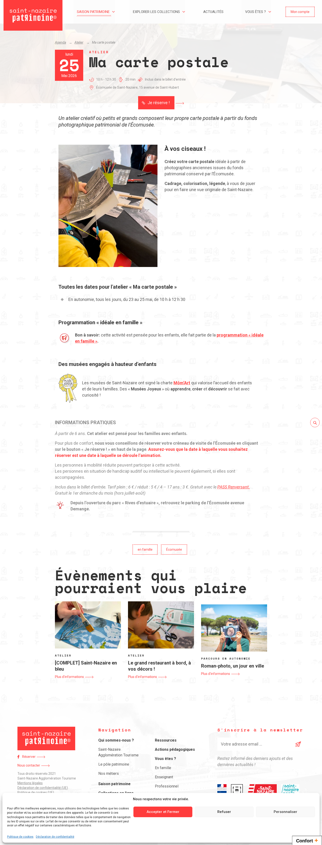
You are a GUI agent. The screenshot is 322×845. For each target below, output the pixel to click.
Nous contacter (28, 765)
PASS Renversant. (233, 486)
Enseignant (164, 777)
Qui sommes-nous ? (116, 740)
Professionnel (166, 786)
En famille (163, 768)
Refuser (224, 812)
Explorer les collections (156, 12)
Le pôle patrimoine (113, 764)
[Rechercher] (315, 422)
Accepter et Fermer (163, 812)
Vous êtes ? (255, 12)
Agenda (60, 42)
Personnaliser (285, 812)
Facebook (18, 757)
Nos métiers (108, 773)
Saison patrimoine (93, 12)
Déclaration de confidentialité (55, 836)
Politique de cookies (20, 836)
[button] (300, 12)
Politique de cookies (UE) (35, 792)
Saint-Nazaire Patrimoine (33, 15)
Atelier (78, 42)
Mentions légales (30, 783)
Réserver (29, 757)
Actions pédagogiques (175, 749)
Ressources (166, 740)
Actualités (213, 12)
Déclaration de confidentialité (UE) (42, 788)
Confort (307, 840)
